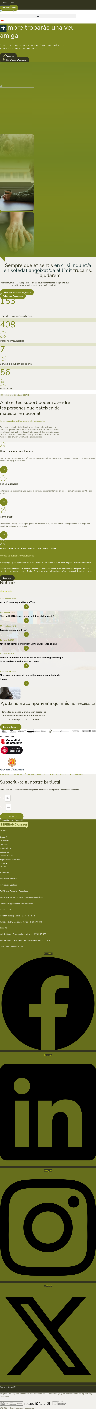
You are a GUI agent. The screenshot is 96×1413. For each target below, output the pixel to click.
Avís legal (4, 872)
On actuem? (4, 841)
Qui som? (3, 837)
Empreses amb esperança (10, 859)
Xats (12, 3)
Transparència (5, 848)
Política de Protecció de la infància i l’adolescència (21, 897)
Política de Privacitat (9, 878)
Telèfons (4, 3)
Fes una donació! (8, 1387)
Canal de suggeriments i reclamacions (16, 903)
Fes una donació (6, 856)
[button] (38, 16)
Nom (2, 798)
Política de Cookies (8, 885)
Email (2, 807)
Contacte (3, 863)
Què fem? (4, 844)
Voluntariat (4, 852)
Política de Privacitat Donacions (14, 891)
